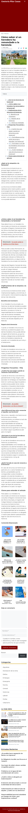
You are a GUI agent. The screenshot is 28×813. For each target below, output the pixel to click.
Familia (5, 685)
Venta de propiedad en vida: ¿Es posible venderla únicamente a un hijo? (17, 714)
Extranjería (6, 681)
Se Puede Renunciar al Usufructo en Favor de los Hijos (16, 741)
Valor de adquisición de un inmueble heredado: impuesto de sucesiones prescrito (17, 735)
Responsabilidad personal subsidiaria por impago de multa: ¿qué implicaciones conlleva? (13, 796)
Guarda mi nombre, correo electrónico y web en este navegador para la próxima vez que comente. (15, 641)
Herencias (6, 33)
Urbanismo (6, 702)
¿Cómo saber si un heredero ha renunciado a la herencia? (15, 106)
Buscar (3, 652)
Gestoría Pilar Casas (10, 1)
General (5, 688)
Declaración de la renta (10, 671)
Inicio (2, 33)
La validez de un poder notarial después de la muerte (17, 720)
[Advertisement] (14, 18)
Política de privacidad (14, 810)
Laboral (5, 695)
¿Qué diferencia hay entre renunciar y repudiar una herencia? (16, 139)
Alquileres (6, 667)
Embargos (6, 678)
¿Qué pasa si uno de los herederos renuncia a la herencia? (17, 146)
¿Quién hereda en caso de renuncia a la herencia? (16, 152)
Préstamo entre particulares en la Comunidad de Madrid (17, 727)
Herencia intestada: (16, 123)
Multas (5, 699)
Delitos (5, 674)
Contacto (22, 809)
